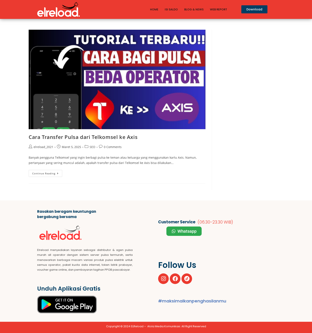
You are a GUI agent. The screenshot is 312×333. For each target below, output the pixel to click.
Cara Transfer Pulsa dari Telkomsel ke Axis (83, 136)
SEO (92, 147)
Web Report (218, 9)
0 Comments (113, 147)
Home (154, 9)
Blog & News (194, 9)
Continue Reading (47, 172)
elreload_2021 (43, 147)
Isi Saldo (171, 9)
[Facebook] (175, 278)
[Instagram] (163, 278)
